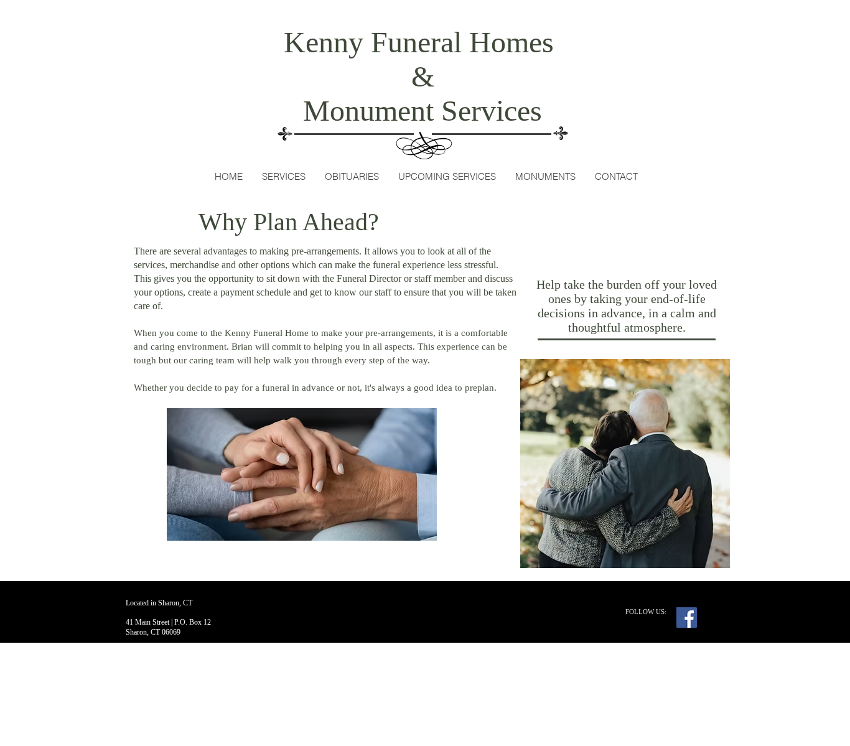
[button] (283, 176)
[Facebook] (686, 617)
